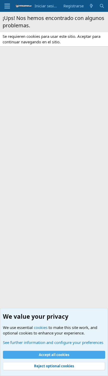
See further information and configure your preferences (53, 342)
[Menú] (7, 6)
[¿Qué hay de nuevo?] (91, 6)
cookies (40, 327)
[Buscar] (102, 6)
